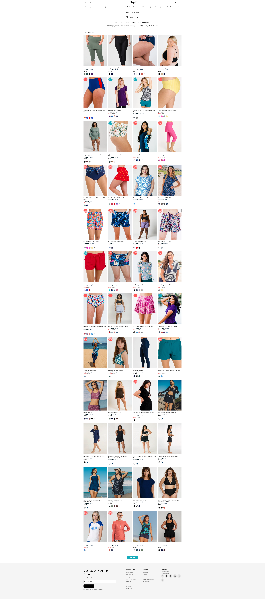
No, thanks (132, 305)
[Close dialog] (151, 276)
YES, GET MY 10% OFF (132, 302)
